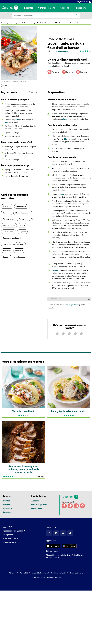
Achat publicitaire (9, 539)
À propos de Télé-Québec (13, 531)
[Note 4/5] (75, 333)
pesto (16, 119)
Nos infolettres (8, 542)
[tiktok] (70, 505)
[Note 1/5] (57, 333)
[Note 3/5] (69, 333)
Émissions (7, 512)
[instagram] (76, 505)
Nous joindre (36, 508)
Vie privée (12, 573)
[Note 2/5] (63, 333)
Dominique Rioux (72, 304)
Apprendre (7, 508)
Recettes (6, 500)
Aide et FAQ (7, 527)
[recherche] (77, 15)
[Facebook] (49, 533)
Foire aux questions (39, 504)
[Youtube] (63, 533)
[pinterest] (82, 505)
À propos (35, 500)
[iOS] (53, 546)
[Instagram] (56, 533)
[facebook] (64, 505)
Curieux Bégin (62, 51)
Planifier (6, 504)
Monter (55, 270)
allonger (65, 119)
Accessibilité (24, 573)
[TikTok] (70, 533)
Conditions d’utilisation (58, 573)
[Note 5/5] (81, 333)
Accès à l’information (39, 573)
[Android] (69, 546)
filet (65, 139)
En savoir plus (51, 558)
